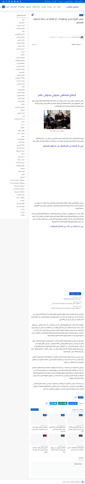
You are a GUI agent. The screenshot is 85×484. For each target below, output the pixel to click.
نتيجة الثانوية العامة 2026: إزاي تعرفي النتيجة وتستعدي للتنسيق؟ (57, 429)
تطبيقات (22, 127)
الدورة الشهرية (20, 75)
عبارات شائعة (20, 159)
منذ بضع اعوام (76, 297)
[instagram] (9, 1)
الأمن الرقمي (21, 46)
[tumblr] (6, 1)
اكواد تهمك (13, 7)
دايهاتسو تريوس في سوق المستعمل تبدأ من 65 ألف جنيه (58, 450)
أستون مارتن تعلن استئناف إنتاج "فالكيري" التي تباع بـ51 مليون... (40, 450)
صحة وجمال (21, 156)
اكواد (23, 31)
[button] (73, 403)
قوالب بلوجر (21, 171)
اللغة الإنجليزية (20, 95)
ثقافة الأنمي (21, 142)
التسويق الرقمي (20, 49)
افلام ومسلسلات (20, 28)
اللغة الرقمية (21, 98)
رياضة (22, 153)
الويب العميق (21, 113)
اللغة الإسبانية (20, 92)
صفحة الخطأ (47, 1)
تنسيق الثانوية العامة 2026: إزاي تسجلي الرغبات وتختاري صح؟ (75, 429)
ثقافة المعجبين (20, 145)
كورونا (22, 174)
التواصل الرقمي (20, 57)
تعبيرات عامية (20, 133)
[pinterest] (15, 1)
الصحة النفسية (20, 83)
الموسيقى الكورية (19, 107)
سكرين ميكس (72, 7)
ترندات (58, 7)
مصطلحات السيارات (19, 186)
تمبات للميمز (5, 7)
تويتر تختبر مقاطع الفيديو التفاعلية (72, 299)
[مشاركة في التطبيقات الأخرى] (47, 403)
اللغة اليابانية (21, 101)
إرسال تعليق (78, 463)
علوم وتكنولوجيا (20, 165)
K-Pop (22, 215)
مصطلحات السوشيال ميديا (17, 183)
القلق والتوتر (21, 89)
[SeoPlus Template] (83, 482)
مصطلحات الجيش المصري (17, 180)
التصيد (22, 51)
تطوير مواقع (21, 130)
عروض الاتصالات (20, 162)
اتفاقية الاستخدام (69, 1)
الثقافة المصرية (20, 66)
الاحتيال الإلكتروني (19, 34)
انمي (54, 7)
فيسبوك (28, 7)
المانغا (22, 104)
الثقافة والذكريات (19, 69)
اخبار (81, 15)
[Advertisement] (66, 29)
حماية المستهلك (20, 151)
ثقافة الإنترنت (20, 139)
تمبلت (22, 136)
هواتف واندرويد (20, 206)
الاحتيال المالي (20, 37)
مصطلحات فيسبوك (19, 191)
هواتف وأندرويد (20, 203)
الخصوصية (21, 72)
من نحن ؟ (60, 1)
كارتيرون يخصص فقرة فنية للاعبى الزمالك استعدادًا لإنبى (39, 428)
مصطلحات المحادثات (18, 189)
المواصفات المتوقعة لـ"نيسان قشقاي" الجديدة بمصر (75, 448)
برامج (23, 121)
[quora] (4, 1)
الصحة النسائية (20, 81)
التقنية (22, 54)
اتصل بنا (54, 1)
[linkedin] (12, 1)
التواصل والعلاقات (19, 60)
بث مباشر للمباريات (19, 119)
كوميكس (22, 177)
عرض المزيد (34, 409)
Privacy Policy (78, 1)
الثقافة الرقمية (20, 63)
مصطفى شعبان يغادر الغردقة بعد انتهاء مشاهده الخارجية (65, 308)
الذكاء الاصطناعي (19, 78)
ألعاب (22, 86)
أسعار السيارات (20, 25)
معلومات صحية (20, 197)
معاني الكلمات (36, 7)
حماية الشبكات (20, 148)
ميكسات (49, 7)
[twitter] (18, 1)
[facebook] (20, 1)
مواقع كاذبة (21, 7)
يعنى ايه (22, 212)
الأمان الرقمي (20, 40)
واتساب (43, 7)
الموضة (22, 110)
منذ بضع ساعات (79, 425)
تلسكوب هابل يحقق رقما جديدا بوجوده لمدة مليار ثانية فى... (65, 303)
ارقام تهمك (21, 22)
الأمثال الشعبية (20, 43)
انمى (23, 116)
